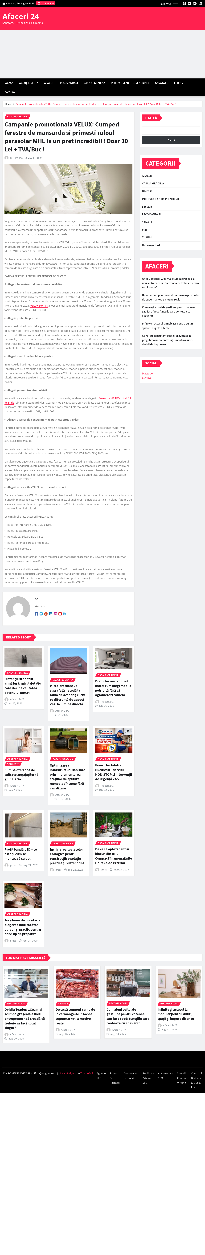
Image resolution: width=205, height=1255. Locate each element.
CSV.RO (146, 378)
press (13, 865)
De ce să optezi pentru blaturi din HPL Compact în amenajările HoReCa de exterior (113, 856)
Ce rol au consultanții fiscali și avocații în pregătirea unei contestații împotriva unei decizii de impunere (167, 340)
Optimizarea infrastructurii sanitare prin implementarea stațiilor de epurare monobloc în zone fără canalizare (67, 776)
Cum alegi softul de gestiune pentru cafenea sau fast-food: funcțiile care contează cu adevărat (169, 311)
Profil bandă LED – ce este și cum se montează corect (20, 854)
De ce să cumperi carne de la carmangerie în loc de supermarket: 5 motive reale (75, 1016)
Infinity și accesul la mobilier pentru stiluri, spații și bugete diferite (176, 1014)
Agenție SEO (27, 83)
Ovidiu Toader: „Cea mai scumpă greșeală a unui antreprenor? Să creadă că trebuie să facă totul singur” (170, 283)
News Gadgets (67, 1073)
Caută (151, 117)
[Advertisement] (102, 54)
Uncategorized (151, 245)
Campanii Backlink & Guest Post (196, 1080)
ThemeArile (87, 1073)
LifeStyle (147, 206)
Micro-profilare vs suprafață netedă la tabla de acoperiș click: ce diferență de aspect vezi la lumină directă (67, 694)
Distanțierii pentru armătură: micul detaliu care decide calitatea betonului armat (22, 686)
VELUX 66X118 (39, 305)
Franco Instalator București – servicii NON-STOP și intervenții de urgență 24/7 (113, 772)
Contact (11, 91)
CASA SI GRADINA (94, 83)
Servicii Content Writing (182, 1078)
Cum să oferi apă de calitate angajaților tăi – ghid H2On (23, 774)
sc (11, 157)
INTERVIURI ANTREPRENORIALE (130, 83)
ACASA (9, 83)
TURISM (179, 83)
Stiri (144, 230)
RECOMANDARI (69, 83)
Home (8, 104)
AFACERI (49, 83)
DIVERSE (147, 191)
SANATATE (161, 83)
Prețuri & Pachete (115, 1078)
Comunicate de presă (131, 1076)
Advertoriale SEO (165, 1076)
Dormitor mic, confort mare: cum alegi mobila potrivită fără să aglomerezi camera (113, 688)
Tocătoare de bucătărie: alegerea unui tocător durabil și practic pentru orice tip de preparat (22, 927)
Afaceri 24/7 (17, 699)
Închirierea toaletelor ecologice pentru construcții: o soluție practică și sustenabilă (67, 856)
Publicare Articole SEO (148, 1078)
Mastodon (148, 373)
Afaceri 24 (20, 16)
